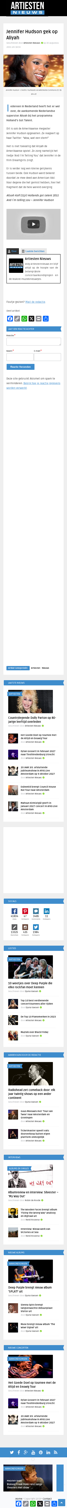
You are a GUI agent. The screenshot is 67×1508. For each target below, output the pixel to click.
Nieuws (45, 668)
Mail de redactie (35, 302)
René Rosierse (33, 1220)
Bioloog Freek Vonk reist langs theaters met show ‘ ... (24, 1486)
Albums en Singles (19, 1168)
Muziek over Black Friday (34, 1032)
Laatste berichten (35, 251)
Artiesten (35, 668)
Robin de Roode (32, 1200)
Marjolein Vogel (14, 1481)
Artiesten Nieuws (32, 43)
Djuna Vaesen (31, 991)
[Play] (34, 224)
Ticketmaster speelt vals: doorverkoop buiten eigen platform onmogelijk (35, 1134)
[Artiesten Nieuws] (16, 272)
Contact (47, 1498)
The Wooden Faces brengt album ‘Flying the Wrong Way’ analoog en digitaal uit (39, 1213)
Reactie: (10, 335)
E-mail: (38, 350)
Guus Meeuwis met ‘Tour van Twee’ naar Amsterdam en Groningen (37, 1114)
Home (18, 1498)
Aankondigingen (18, 1263)
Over (14, 251)
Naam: (10, 350)
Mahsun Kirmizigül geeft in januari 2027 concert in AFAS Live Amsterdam (39, 806)
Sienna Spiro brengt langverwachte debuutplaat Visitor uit (37, 1308)
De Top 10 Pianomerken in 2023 (38, 1016)
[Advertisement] (33, 531)
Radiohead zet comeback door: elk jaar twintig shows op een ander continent (31, 1094)
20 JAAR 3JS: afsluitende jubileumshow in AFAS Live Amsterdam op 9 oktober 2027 (38, 770)
